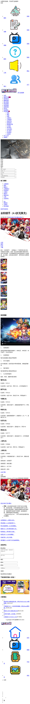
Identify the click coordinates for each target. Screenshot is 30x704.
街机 (8, 113)
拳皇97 (5, 193)
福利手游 (7, 97)
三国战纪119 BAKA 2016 (10, 617)
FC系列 (9, 126)
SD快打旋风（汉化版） (10, 614)
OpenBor (6, 109)
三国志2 (9, 117)
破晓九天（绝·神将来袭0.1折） (9, 528)
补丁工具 (6, 135)
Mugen (5, 108)
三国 (5, 196)
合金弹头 (9, 121)
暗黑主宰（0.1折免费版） (7, 534)
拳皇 (8, 114)
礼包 (2, 245)
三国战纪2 (6, 188)
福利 (2, 244)
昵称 (2, 562)
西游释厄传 (10, 124)
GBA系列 (9, 129)
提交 (2, 571)
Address (3, 568)
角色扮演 (6, 98)
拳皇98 (5, 202)
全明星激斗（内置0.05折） (8, 520)
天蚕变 (5, 204)
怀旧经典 (7, 111)
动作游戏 (6, 105)
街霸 (8, 116)
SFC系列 (9, 130)
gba (4, 201)
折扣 (7, 209)
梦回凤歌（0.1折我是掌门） (8, 523)
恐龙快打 (9, 122)
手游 (4, 209)
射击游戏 (6, 103)
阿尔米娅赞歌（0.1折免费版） (9, 526)
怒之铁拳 (6, 206)
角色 (12, 217)
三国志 (5, 192)
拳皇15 (5, 187)
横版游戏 (6, 100)
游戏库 (5, 137)
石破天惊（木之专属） (7, 537)
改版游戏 (6, 107)
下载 (2, 247)
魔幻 (18, 217)
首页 (5, 95)
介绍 (2, 242)
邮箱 (2, 565)
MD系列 (9, 127)
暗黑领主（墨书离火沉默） (8, 531)
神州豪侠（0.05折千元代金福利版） (10, 540)
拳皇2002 (6, 195)
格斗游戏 (6, 102)
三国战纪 (9, 119)
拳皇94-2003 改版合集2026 (11, 610)
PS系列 (9, 134)
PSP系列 (9, 132)
